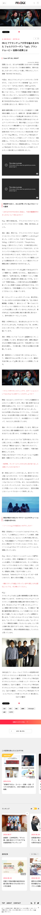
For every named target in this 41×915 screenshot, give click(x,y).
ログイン (4, 3)
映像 (16, 708)
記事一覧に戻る (20, 731)
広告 (4, 708)
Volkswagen (31, 708)
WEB (10, 708)
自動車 (22, 708)
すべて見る (34, 854)
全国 (4, 712)
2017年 (11, 712)
